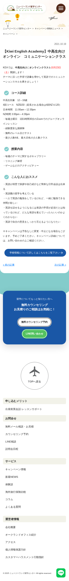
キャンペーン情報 (15, 469)
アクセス (10, 542)
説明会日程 (11, 448)
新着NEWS (11, 476)
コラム (9, 499)
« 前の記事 (9, 264)
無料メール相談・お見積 (19, 426)
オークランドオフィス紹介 (20, 534)
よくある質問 (13, 506)
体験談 (9, 484)
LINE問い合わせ (34, 333)
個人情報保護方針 (15, 549)
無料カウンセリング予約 (34, 322)
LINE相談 (10, 441)
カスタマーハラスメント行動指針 (24, 557)
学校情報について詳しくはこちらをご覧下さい (35, 252)
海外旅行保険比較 (15, 491)
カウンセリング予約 (17, 434)
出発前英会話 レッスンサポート (23, 409)
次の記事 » (60, 264)
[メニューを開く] (61, 8)
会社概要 (10, 527)
